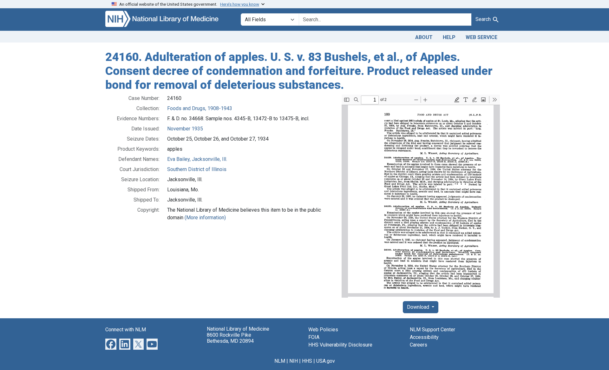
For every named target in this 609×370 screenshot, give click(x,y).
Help (449, 37)
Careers (418, 345)
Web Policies (323, 330)
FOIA (313, 337)
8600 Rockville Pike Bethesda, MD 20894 (230, 338)
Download (418, 307)
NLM (279, 361)
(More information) (205, 218)
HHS (307, 361)
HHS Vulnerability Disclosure (340, 345)
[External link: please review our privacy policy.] (110, 344)
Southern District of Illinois (196, 169)
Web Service (481, 37)
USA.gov (325, 361)
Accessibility (424, 337)
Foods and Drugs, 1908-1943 (199, 108)
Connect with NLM (125, 330)
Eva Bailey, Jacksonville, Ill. (197, 159)
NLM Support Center (432, 330)
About (424, 37)
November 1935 (185, 129)
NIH (293, 361)
